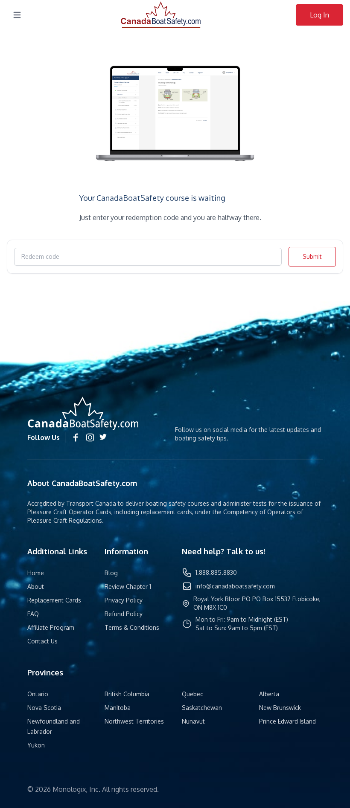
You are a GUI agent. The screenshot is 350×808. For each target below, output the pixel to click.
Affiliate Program (50, 627)
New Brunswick (280, 707)
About (35, 586)
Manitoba (118, 707)
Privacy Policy (124, 600)
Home (35, 572)
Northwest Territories (134, 721)
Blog (111, 572)
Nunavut (193, 721)
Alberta (269, 694)
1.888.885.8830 (216, 572)
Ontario (37, 694)
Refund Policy (124, 613)
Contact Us (42, 641)
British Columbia (127, 694)
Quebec (192, 694)
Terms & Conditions (132, 627)
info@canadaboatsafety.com (235, 586)
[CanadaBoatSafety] (161, 14)
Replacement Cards (54, 600)
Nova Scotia (44, 707)
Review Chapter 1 (128, 586)
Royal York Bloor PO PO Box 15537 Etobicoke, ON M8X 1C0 (257, 603)
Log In (319, 15)
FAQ (33, 613)
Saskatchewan (202, 707)
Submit (312, 256)
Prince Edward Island (287, 721)
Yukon (36, 745)
